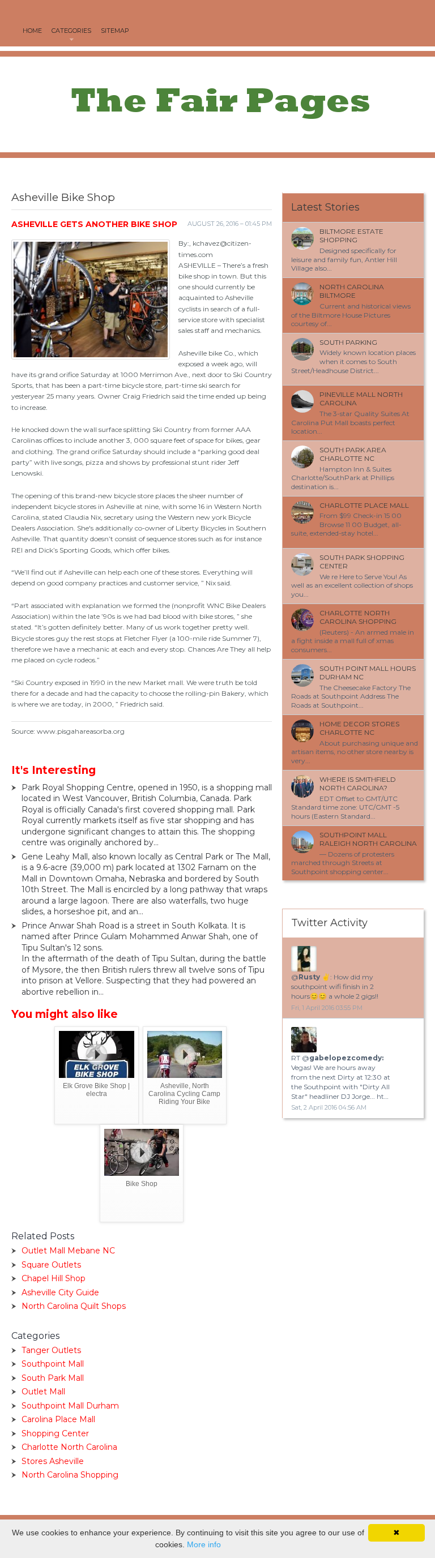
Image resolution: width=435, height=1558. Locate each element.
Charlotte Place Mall (364, 505)
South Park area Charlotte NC (352, 454)
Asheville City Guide (60, 1292)
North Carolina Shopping (70, 1475)
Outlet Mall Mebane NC (68, 1250)
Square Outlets (51, 1265)
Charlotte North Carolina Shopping (357, 617)
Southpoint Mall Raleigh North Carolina (368, 839)
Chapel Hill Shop (54, 1278)
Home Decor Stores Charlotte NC (359, 728)
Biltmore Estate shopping (351, 236)
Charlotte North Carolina (69, 1447)
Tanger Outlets (51, 1350)
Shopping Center (55, 1433)
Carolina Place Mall (58, 1419)
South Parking (348, 342)
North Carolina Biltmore (351, 291)
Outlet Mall (43, 1391)
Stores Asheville (53, 1461)
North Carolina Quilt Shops (74, 1306)
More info (204, 1544)
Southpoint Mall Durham (70, 1406)
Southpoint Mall (53, 1364)
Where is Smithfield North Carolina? (357, 784)
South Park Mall (53, 1378)
